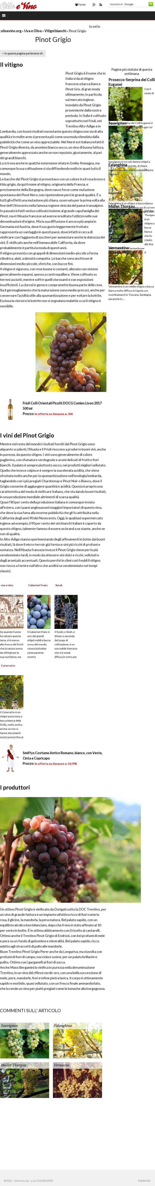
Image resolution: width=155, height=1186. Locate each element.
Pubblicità (144, 1180)
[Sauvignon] (24, 1040)
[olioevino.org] (18, 5)
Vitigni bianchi (55, 31)
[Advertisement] (44, 26)
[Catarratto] (17, 692)
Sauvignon (9, 1026)
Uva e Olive (33, 31)
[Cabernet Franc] (44, 611)
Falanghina (63, 1026)
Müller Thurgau (13, 1065)
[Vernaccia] (77, 1080)
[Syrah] (71, 611)
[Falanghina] (77, 1040)
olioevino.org (11, 31)
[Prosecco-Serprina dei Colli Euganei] (126, 104)
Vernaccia (61, 1065)
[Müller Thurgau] (24, 1080)
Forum (82, 4)
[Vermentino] (126, 267)
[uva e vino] (17, 611)
